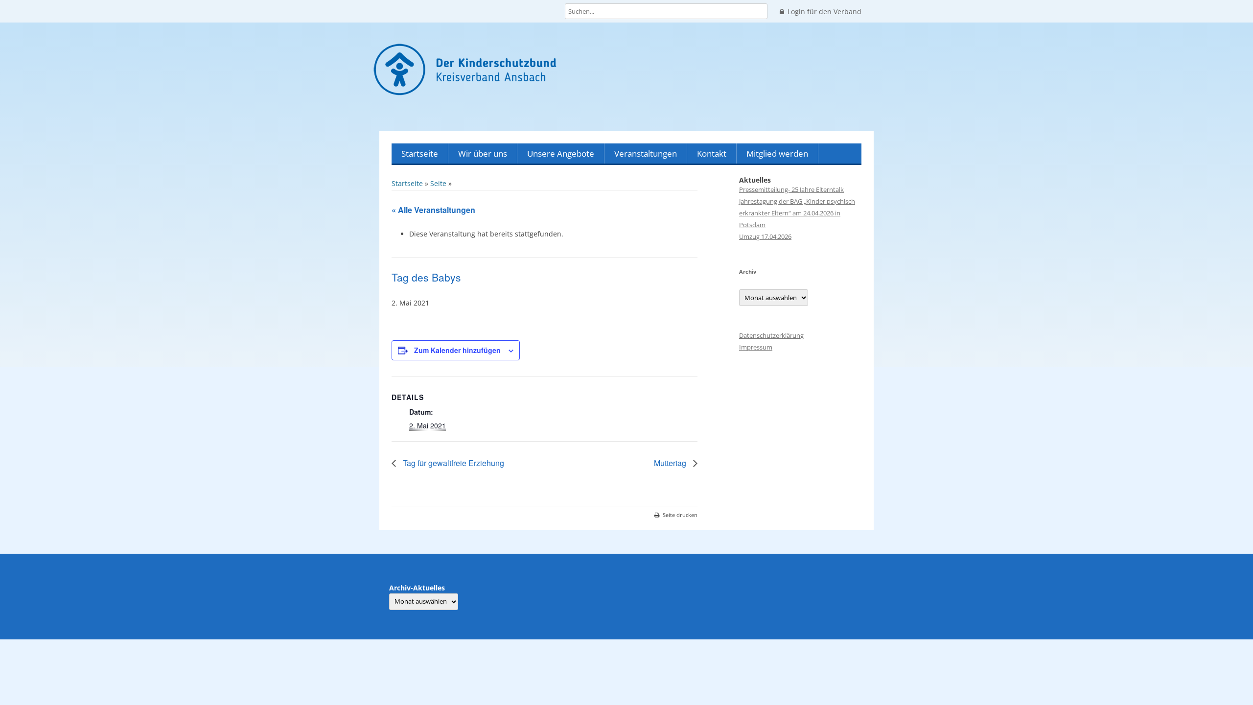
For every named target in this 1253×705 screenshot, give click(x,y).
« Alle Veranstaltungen (433, 209)
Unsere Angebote (560, 153)
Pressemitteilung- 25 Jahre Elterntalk (791, 189)
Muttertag (671, 463)
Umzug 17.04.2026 (765, 236)
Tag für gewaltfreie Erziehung (452, 463)
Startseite (419, 153)
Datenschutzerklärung (771, 335)
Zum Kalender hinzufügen (457, 350)
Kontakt (711, 153)
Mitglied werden (777, 153)
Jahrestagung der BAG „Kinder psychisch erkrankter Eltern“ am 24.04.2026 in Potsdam (797, 213)
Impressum (755, 347)
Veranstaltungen (645, 153)
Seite (438, 183)
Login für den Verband (824, 11)
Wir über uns (482, 153)
